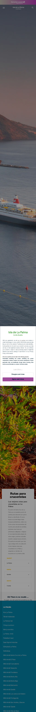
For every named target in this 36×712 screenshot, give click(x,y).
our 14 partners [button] (22, 340)
